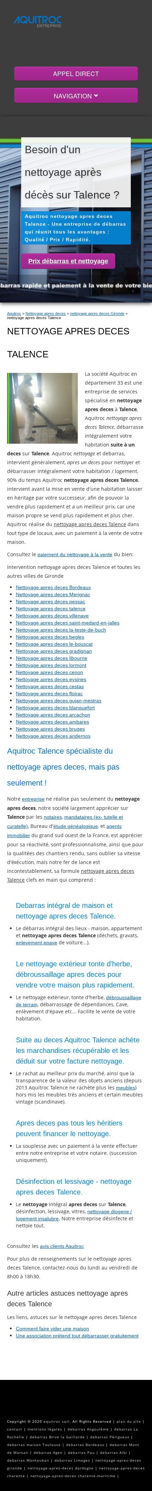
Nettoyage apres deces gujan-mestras (58, 700)
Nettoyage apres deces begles (50, 637)
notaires (53, 817)
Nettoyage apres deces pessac (50, 601)
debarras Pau (81, 1452)
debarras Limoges (72, 1460)
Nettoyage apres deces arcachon (53, 715)
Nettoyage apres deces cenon (49, 672)
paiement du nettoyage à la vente (74, 554)
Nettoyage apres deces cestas (50, 686)
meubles (125, 1087)
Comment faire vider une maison (52, 1328)
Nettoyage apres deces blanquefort (55, 707)
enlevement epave (36, 942)
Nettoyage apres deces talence (51, 608)
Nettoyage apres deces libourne (51, 658)
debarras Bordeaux (85, 1444)
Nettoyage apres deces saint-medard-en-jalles (67, 623)
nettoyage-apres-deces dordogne (61, 1468)
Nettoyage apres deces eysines (51, 679)
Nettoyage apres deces (45, 313)
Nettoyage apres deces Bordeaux (53, 587)
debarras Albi (113, 1452)
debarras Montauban (28, 1460)
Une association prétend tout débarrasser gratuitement (77, 1336)
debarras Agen (48, 1452)
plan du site (129, 1421)
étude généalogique (75, 826)
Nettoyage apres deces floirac (49, 693)
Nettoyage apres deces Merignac (53, 594)
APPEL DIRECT (76, 73)
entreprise (33, 799)
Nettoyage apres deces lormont (51, 665)
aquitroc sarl (56, 1421)
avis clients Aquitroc (62, 1246)
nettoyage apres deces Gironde (97, 313)
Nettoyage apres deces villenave (52, 615)
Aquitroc (14, 313)
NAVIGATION (74, 95)
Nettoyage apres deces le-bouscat (54, 644)
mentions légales (45, 1429)
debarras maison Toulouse (34, 1444)
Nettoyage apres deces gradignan (54, 651)
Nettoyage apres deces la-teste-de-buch (61, 630)
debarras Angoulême (88, 1429)
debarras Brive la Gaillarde (57, 1436)
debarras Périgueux (109, 1436)
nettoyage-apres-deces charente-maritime (73, 1475)
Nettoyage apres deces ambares (52, 722)
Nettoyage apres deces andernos (53, 736)
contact (14, 1429)
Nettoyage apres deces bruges (50, 729)
